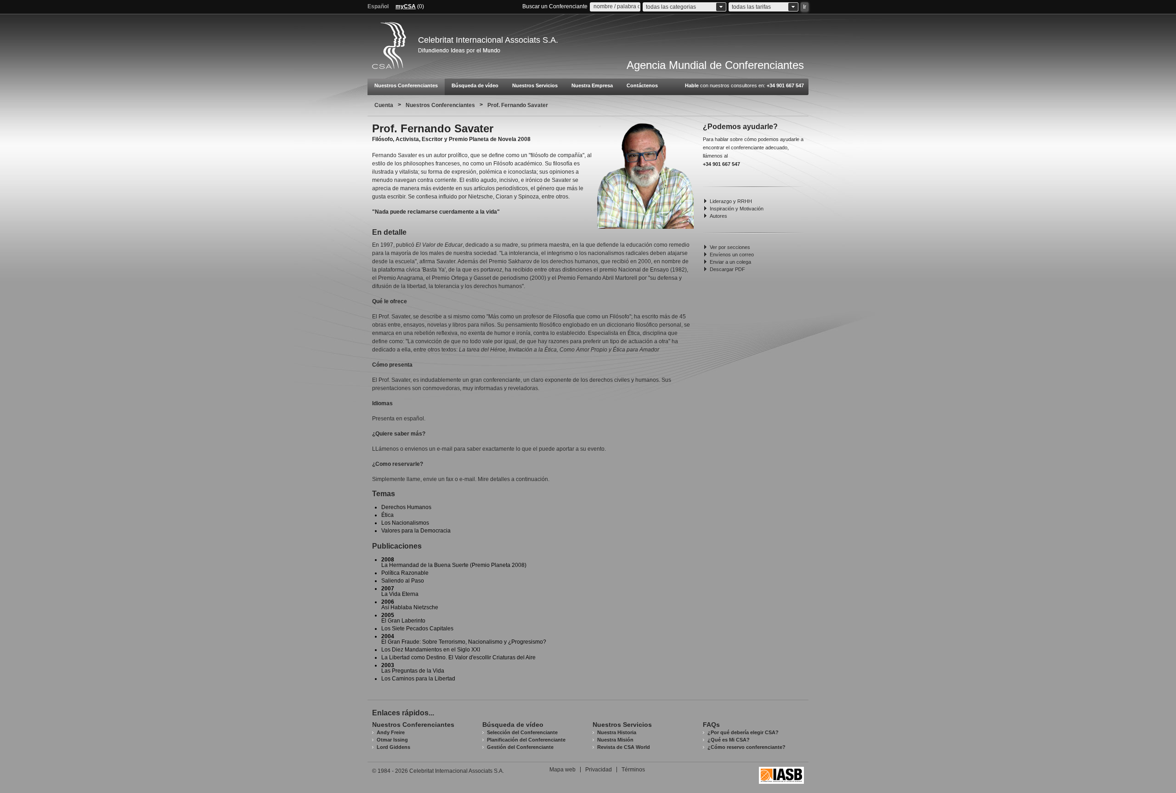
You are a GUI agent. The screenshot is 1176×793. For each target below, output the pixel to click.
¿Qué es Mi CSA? (728, 739)
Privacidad (598, 769)
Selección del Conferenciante (522, 732)
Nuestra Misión (615, 739)
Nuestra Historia (616, 732)
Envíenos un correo (732, 254)
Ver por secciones (730, 247)
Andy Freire (391, 732)
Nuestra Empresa (592, 85)
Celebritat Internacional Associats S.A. (488, 40)
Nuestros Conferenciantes (406, 85)
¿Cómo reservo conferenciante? (746, 747)
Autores (718, 216)
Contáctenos (642, 85)
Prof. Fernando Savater (517, 105)
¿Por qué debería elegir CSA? (743, 732)
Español (378, 6)
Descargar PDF (727, 269)
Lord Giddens (393, 747)
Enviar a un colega (730, 262)
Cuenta (383, 105)
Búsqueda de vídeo (475, 85)
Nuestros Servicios (535, 85)
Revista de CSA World (623, 747)
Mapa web (562, 769)
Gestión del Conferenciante (520, 747)
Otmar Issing (392, 739)
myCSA (406, 6)
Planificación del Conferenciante (526, 739)
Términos (633, 769)
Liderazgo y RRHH (731, 201)
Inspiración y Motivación (736, 208)
